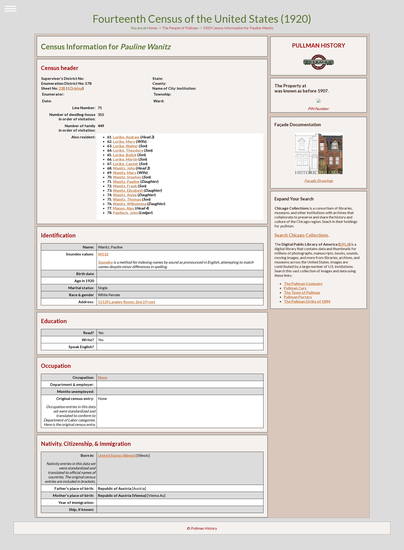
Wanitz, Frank (125, 186)
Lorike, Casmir (125, 163)
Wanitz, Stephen (127, 177)
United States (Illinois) (117, 455)
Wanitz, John (124, 168)
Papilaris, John (125, 212)
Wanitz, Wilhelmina (129, 203)
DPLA (344, 244)
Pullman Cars (295, 288)
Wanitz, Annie (125, 194)
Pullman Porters (298, 297)
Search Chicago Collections (301, 235)
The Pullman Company (303, 283)
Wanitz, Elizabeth (128, 190)
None (102, 377)
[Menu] (10, 8)
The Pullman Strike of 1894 (307, 301)
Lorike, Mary (124, 141)
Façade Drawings (318, 180)
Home (152, 28)
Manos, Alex (123, 208)
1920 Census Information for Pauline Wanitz (238, 28)
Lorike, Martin (125, 159)
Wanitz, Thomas (127, 199)
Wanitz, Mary (124, 172)
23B (62, 88)
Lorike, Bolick (125, 154)
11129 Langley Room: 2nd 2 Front (126, 301)
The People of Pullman (180, 28)
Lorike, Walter (125, 146)
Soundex (105, 262)
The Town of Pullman (302, 292)
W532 (103, 254)
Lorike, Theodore (128, 150)
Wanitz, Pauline (126, 181)
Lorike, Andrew (126, 137)
